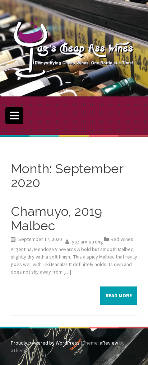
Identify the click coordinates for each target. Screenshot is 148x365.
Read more (119, 295)
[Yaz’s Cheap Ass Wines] (74, 47)
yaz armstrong (87, 241)
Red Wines (122, 239)
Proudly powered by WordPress (45, 343)
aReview (109, 343)
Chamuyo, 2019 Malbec (56, 218)
